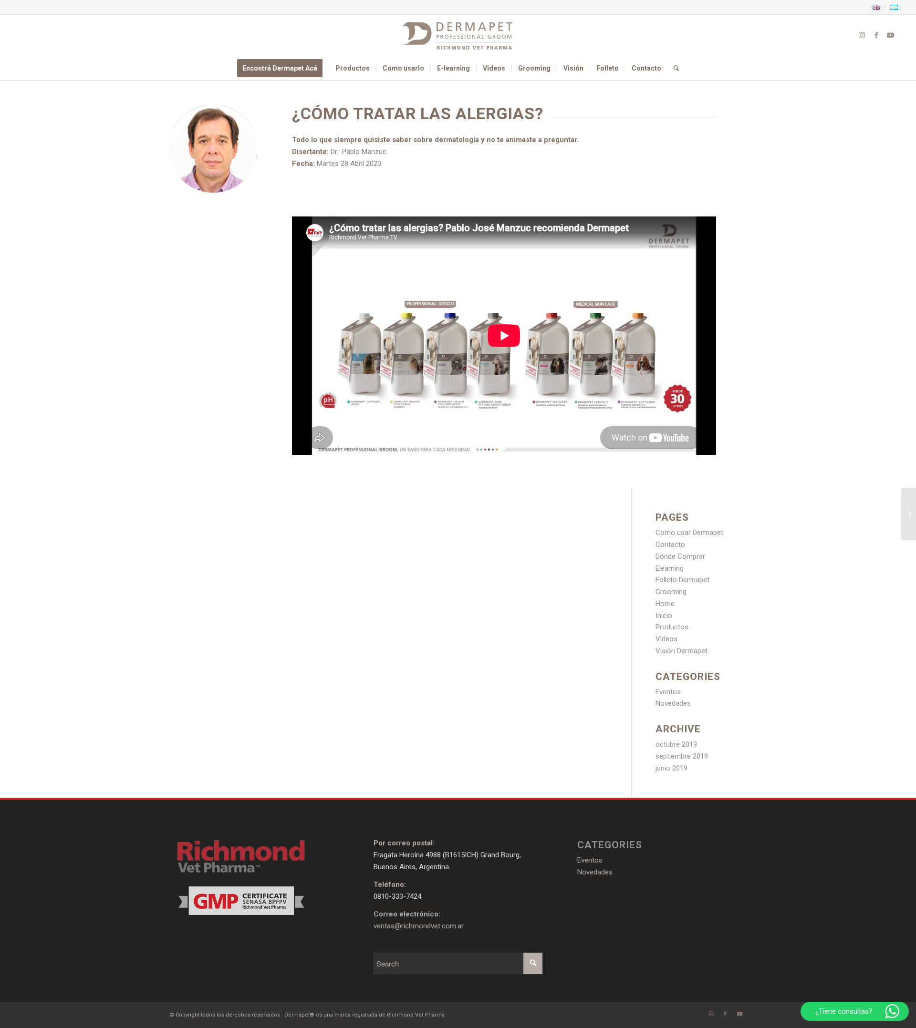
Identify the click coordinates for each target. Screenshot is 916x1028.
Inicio (664, 615)
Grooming (671, 591)
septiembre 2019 (682, 756)
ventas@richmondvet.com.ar (419, 926)
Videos (666, 639)
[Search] (673, 68)
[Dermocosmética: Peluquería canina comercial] (908, 514)
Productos (672, 627)
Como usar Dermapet (689, 532)
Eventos (668, 692)
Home (665, 603)
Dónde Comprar (680, 556)
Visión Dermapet (682, 651)
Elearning (670, 568)
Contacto (670, 544)
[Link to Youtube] (891, 35)
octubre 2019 (676, 744)
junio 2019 (671, 768)
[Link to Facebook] (876, 35)
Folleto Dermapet (682, 580)
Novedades (673, 703)
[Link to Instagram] (862, 35)
